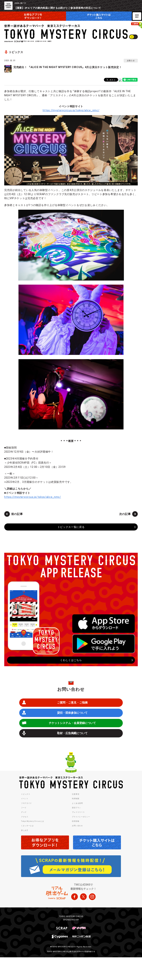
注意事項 (75, 794)
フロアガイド (26, 803)
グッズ (23, 812)
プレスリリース (78, 812)
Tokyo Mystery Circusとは (32, 821)
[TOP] (71, 763)
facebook (74, 896)
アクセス (24, 817)
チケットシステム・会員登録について (72, 723)
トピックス (25, 794)
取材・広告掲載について (72, 733)
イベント (24, 799)
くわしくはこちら (71, 660)
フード (23, 808)
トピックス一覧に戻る (71, 526)
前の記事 (17, 514)
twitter (83, 896)
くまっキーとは (27, 826)
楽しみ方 (24, 830)
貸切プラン (76, 808)
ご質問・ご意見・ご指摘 (72, 702)
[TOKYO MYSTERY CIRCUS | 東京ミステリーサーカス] (66, 31)
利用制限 (75, 799)
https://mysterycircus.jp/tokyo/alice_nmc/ (71, 110)
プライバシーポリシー (81, 817)
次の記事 (125, 514)
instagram (92, 896)
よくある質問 (77, 803)
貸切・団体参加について (72, 712)
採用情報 (75, 821)
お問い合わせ (77, 826)
